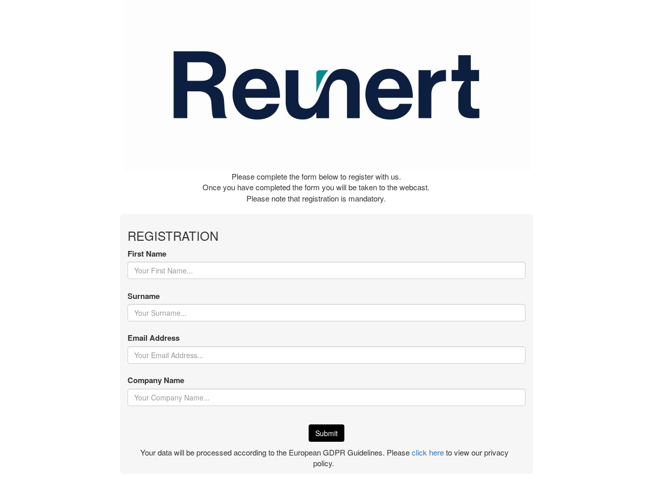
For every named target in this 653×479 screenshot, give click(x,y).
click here (428, 452)
